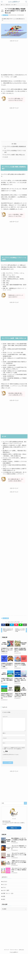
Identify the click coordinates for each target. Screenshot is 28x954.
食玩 (4, 899)
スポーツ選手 (5, 15)
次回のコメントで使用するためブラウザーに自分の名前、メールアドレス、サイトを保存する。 (14, 748)
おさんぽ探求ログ (14, 2)
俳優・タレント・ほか (8, 893)
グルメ (4, 887)
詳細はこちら (14, 827)
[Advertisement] (14, 55)
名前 (4, 733)
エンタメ (5, 884)
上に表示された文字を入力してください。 (11, 754)
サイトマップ (6, 949)
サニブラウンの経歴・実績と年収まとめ (14, 154)
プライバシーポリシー (14, 949)
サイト (4, 743)
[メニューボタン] (2, 2)
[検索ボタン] (26, 2)
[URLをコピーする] (25, 625)
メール (4, 738)
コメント (5, 716)
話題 (4, 896)
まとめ (6, 157)
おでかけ (5, 881)
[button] (3, 625)
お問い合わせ (21, 949)
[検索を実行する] (25, 803)
